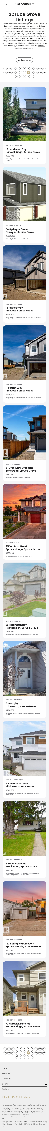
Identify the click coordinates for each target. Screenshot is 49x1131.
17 (24, 73)
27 (32, 77)
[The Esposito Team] (24, 6)
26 (28, 77)
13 (9, 73)
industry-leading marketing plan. (30, 46)
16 (20, 73)
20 (36, 73)
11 (43, 69)
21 (40, 73)
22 (44, 73)
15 (17, 73)
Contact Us (10, 1124)
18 (28, 73)
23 (17, 77)
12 (5, 73)
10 (40, 69)
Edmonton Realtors (34, 1122)
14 (13, 73)
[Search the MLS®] (7, 4)
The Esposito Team (20, 1122)
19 (32, 73)
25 (24, 77)
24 (21, 77)
